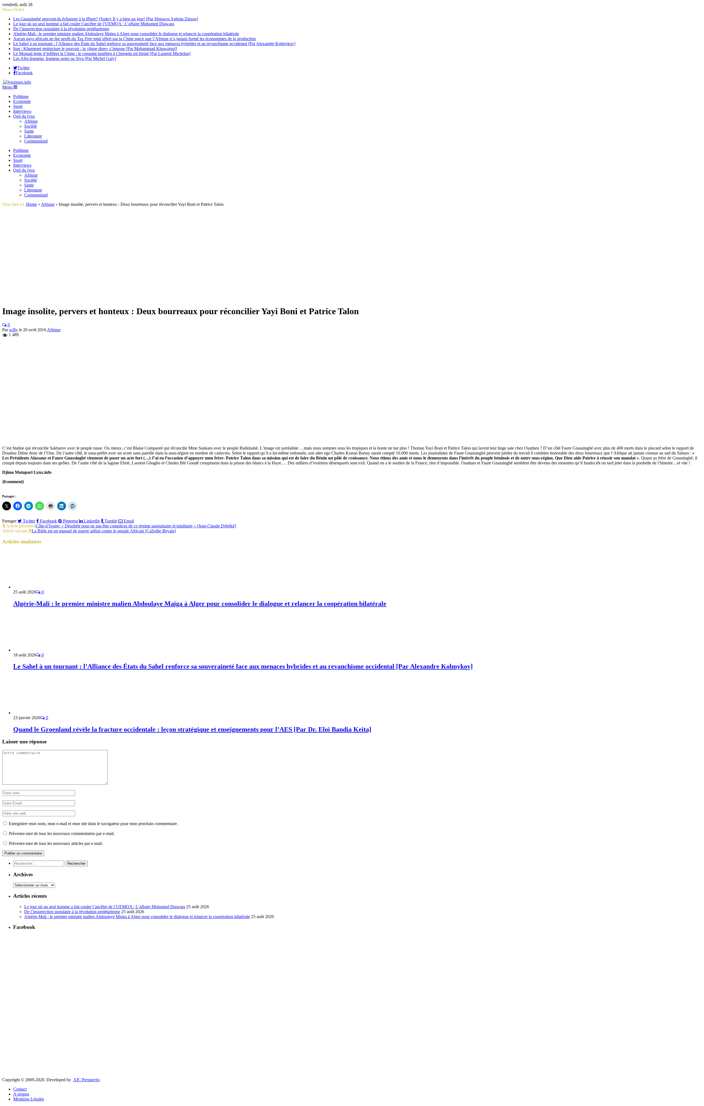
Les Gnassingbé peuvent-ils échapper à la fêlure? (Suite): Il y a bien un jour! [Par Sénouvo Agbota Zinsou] (105, 19)
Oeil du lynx (24, 116)
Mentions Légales (28, 1099)
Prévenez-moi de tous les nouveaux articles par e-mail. (56, 843)
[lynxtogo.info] (16, 82)
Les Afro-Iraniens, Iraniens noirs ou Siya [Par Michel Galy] (64, 58)
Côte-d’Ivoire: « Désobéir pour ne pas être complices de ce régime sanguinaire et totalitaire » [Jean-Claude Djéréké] (136, 526)
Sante (29, 131)
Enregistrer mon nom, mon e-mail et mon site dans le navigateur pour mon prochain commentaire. (93, 823)
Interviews (22, 111)
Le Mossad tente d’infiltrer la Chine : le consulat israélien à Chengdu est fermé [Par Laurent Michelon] (102, 53)
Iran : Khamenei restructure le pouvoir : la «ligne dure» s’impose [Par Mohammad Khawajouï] (95, 48)
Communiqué (36, 141)
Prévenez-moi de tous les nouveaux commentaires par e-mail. (62, 833)
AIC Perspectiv (86, 1079)
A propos (21, 1094)
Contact (20, 1089)
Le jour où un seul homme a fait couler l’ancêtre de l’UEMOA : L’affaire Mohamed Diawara (93, 23)
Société (30, 126)
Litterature (33, 136)
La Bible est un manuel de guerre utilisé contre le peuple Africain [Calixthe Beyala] (104, 531)
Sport (18, 106)
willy (13, 329)
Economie (22, 101)
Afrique (31, 121)
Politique (21, 96)
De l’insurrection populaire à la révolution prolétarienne (61, 28)
